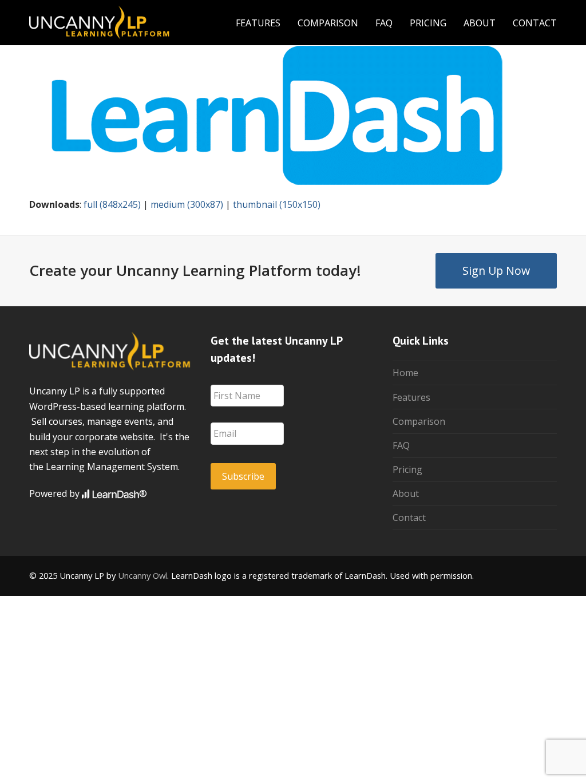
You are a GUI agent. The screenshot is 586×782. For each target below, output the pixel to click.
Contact (409, 517)
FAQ (401, 445)
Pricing (407, 469)
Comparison (419, 421)
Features (411, 397)
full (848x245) (112, 204)
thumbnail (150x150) (276, 204)
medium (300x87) (187, 204)
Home (405, 372)
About (406, 493)
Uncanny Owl (142, 575)
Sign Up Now (496, 270)
